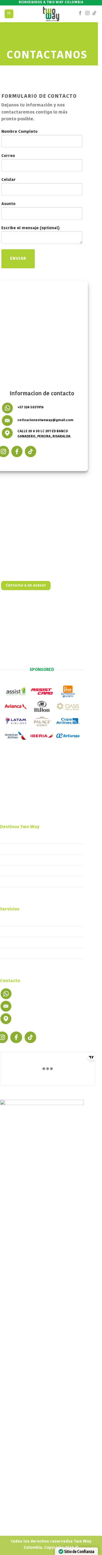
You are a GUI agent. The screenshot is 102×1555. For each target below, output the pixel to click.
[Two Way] (51, 13)
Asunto (8, 204)
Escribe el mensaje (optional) (30, 228)
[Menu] (9, 14)
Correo (8, 156)
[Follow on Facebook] (80, 14)
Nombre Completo (19, 132)
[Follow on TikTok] (94, 14)
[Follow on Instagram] (87, 14)
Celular (8, 180)
